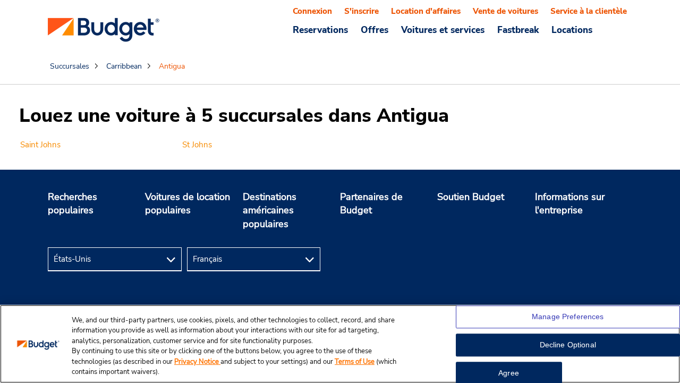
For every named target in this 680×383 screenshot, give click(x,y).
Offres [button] (374, 30)
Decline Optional (568, 345)
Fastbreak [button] (518, 30)
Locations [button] (571, 30)
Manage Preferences (568, 317)
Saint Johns (40, 144)
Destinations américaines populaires (269, 210)
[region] (340, 344)
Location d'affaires (426, 11)
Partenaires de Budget (371, 203)
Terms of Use (355, 362)
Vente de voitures (505, 11)
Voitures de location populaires (187, 203)
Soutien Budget (470, 196)
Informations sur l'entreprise (570, 203)
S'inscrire (361, 11)
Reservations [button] (320, 30)
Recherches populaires (72, 203)
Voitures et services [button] (442, 30)
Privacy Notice (197, 362)
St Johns (197, 144)
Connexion (312, 11)
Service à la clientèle (588, 11)
